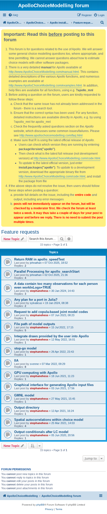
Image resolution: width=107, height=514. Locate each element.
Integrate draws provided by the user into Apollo (51, 336)
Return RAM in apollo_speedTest (39, 259)
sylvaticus (36, 302)
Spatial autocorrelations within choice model (48, 420)
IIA (16, 360)
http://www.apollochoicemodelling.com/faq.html (51, 135)
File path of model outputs (34, 324)
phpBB (40, 504)
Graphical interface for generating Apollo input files (54, 385)
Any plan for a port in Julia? (35, 299)
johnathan (36, 262)
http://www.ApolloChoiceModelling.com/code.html (67, 158)
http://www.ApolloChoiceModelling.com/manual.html (44, 72)
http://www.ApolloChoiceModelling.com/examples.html (45, 85)
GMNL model (24, 395)
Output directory (26, 407)
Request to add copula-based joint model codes (51, 312)
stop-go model (25, 348)
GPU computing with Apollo (35, 373)
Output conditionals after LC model (41, 432)
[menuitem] (13, 15)
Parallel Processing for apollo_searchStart (46, 271)
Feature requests (20, 232)
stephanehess (39, 290)
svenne (34, 363)
